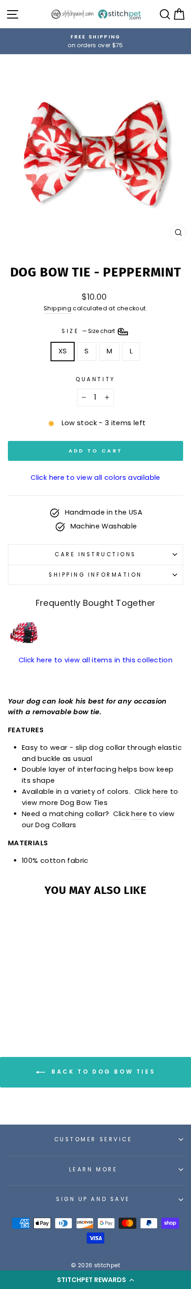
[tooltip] (24, 633)
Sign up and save (93, 1199)
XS (62, 351)
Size (89, 331)
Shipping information (95, 574)
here (160, 791)
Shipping (57, 308)
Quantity (95, 379)
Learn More (93, 1169)
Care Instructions (95, 554)
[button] (95, 1279)
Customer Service (93, 1139)
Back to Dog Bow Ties (102, 1072)
